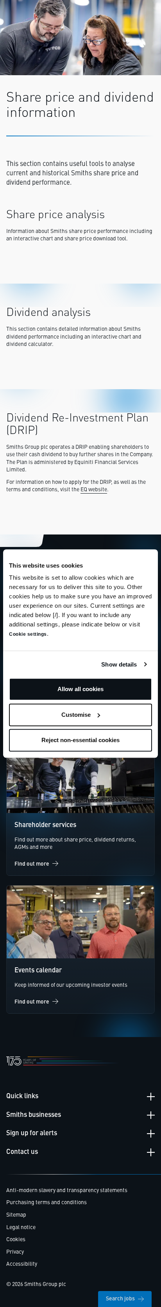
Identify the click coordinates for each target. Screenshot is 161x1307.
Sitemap (16, 1215)
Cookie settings (28, 634)
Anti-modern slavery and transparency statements (66, 1190)
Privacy (15, 1252)
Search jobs (120, 1299)
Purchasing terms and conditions (46, 1202)
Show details (119, 664)
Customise (76, 714)
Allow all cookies (80, 689)
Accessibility (21, 1264)
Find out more (31, 864)
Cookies (15, 1239)
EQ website (93, 489)
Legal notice (21, 1227)
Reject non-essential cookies (80, 740)
